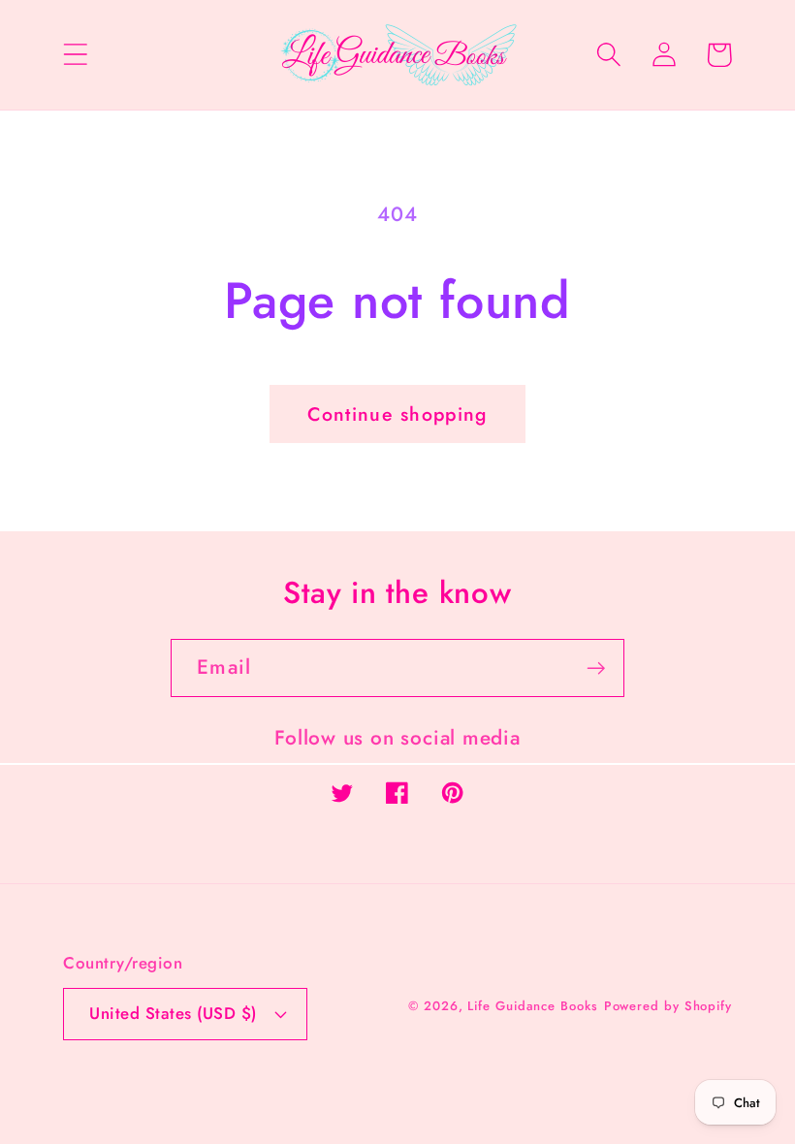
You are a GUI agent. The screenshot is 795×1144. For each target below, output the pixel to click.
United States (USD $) (173, 1013)
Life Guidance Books (532, 1006)
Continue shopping (397, 414)
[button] (75, 54)
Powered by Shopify (668, 1006)
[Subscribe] (595, 668)
